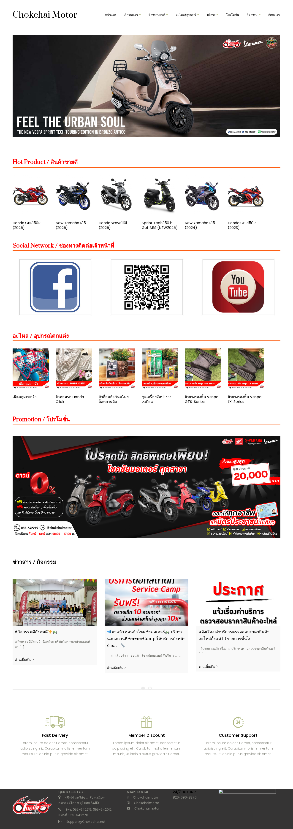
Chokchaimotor (145, 797)
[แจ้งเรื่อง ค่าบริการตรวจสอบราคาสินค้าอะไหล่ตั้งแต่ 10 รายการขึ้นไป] (238, 602)
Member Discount (146, 735)
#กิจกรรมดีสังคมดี (31, 632)
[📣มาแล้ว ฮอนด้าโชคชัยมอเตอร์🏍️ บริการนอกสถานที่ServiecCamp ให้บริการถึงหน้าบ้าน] (147, 602)
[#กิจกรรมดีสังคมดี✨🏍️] (55, 602)
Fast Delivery (55, 735)
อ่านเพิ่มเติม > (24, 659)
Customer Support (238, 735)
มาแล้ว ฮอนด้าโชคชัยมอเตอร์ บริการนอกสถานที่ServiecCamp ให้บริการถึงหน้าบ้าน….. (146, 639)
